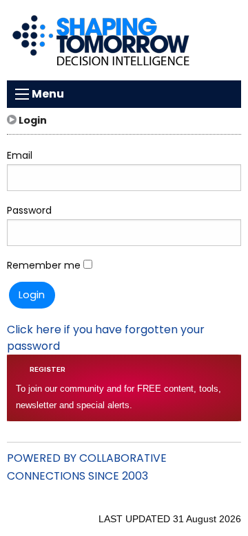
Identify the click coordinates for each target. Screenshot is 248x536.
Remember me (45, 265)
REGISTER (47, 369)
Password (29, 210)
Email (19, 155)
